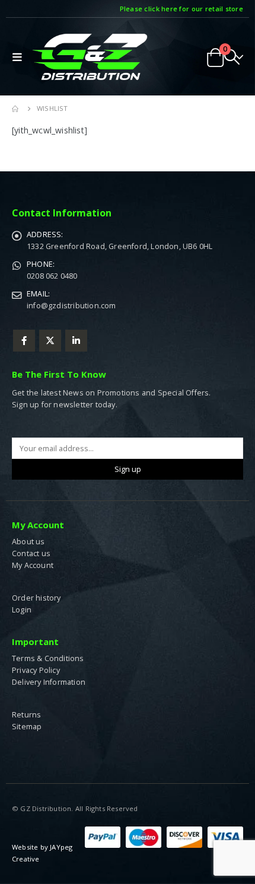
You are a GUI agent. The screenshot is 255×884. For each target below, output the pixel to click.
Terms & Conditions (48, 658)
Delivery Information (48, 682)
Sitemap (27, 727)
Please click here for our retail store (181, 8)
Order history (36, 598)
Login (21, 610)
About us (28, 542)
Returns (26, 715)
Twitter (50, 341)
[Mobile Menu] (20, 57)
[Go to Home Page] (16, 108)
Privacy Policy (36, 670)
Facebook (24, 341)
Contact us (31, 553)
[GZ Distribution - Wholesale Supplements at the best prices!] (89, 57)
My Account (32, 565)
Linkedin (76, 341)
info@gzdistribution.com (71, 306)
